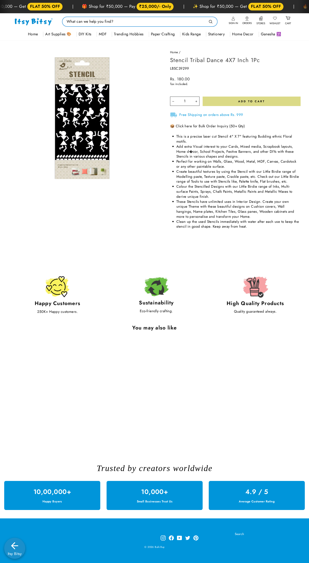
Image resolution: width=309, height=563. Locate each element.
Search (239, 534)
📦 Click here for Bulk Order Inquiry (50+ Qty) (207, 126)
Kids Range (191, 34)
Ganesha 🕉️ (271, 34)
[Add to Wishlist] (75, 345)
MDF (103, 34)
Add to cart (45, 437)
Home (33, 34)
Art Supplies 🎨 (58, 34)
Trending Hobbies (129, 34)
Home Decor (242, 34)
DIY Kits (85, 34)
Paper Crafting (163, 34)
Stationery (216, 34)
